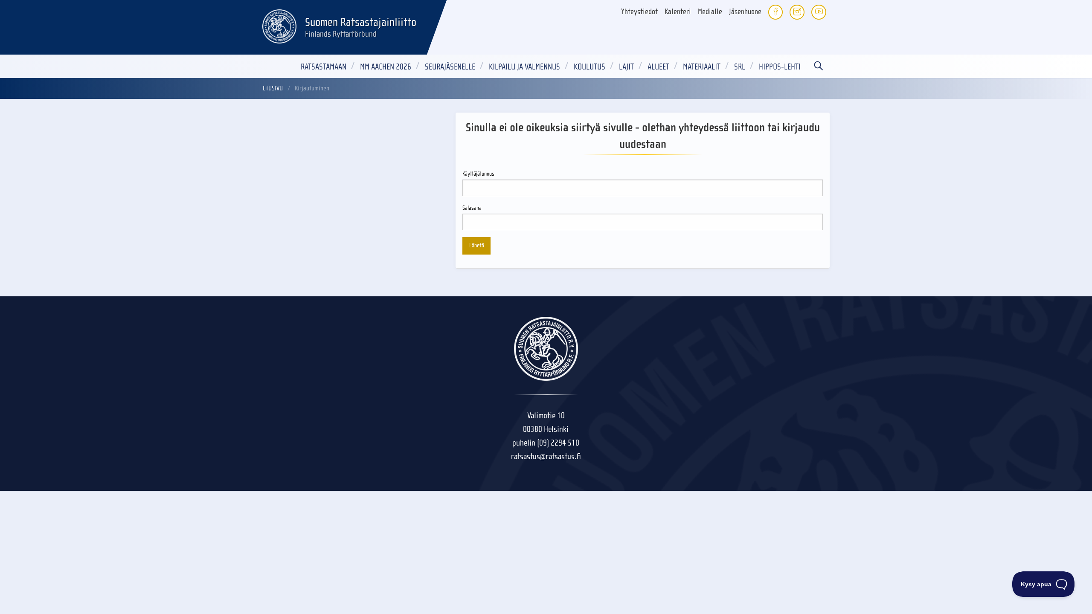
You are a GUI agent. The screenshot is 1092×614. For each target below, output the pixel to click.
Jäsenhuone (745, 11)
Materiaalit (701, 67)
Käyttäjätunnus (478, 174)
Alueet (658, 67)
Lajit (626, 67)
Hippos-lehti (780, 67)
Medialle (710, 11)
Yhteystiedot (639, 11)
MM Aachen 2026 (385, 67)
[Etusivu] (279, 25)
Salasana (472, 208)
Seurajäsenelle (450, 67)
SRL (739, 67)
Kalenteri (678, 11)
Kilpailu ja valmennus (524, 67)
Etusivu (273, 88)
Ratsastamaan (323, 67)
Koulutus (589, 67)
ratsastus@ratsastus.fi (546, 456)
